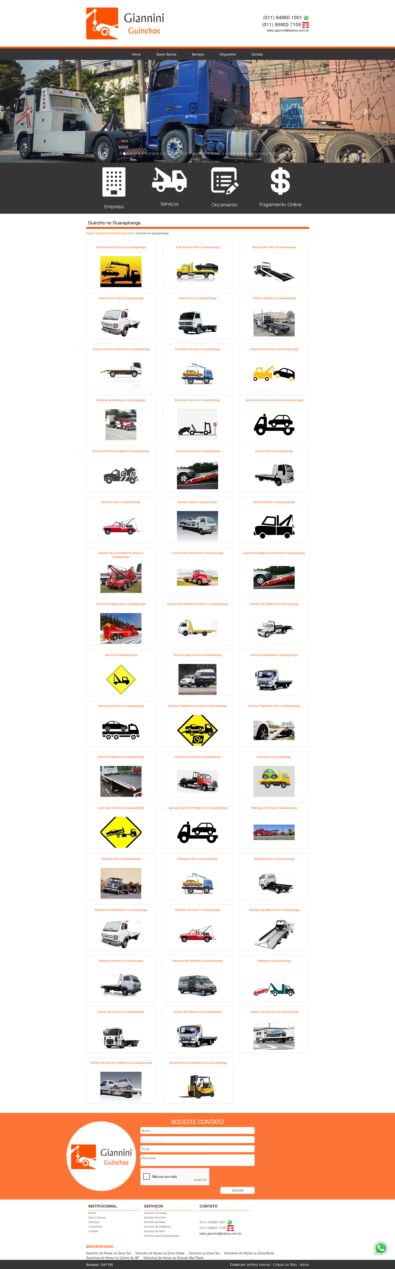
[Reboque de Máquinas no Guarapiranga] (274, 933)
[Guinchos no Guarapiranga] (274, 780)
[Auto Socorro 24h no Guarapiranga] (197, 271)
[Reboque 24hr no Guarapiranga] (197, 882)
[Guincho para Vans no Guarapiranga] (120, 730)
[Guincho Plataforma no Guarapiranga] (120, 780)
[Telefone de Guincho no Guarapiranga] (274, 1035)
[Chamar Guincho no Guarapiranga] (274, 322)
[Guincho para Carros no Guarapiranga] (197, 679)
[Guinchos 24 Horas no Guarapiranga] (197, 780)
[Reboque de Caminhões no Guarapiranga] (120, 933)
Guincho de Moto (154, 1222)
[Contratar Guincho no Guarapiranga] (197, 373)
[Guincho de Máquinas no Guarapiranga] (120, 628)
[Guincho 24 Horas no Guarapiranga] (197, 475)
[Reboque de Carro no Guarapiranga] (197, 933)
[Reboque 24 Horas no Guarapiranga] (274, 831)
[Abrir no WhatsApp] (306, 17)
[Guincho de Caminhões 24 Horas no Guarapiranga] (120, 577)
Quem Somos (166, 54)
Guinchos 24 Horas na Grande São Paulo (174, 1257)
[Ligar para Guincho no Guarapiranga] (120, 831)
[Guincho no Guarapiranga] (120, 679)
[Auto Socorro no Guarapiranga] (197, 322)
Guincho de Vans (154, 1231)
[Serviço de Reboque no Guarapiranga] (197, 1035)
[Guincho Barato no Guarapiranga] (274, 526)
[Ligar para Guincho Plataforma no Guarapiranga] (197, 831)
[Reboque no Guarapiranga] (274, 984)
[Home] (125, 23)
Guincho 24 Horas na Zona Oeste (160, 1253)
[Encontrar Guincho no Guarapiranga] (197, 424)
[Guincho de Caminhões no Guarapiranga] (197, 577)
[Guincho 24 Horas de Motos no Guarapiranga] (120, 475)
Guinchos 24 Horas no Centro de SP (112, 1257)
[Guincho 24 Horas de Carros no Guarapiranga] (274, 424)
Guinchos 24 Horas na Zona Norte (249, 1253)
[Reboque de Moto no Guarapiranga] (120, 984)
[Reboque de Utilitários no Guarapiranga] (197, 984)
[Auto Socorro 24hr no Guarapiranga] (274, 271)
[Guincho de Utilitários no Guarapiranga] (274, 628)
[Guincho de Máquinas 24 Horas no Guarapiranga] (274, 577)
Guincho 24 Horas (155, 1213)
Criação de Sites (285, 1264)
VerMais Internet (258, 1264)
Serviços (198, 54)
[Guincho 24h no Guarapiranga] (274, 475)
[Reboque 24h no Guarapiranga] (120, 882)
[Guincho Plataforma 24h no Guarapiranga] (274, 730)
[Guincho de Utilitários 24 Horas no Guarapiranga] (197, 628)
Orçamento (228, 54)
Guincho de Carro (155, 1217)
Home (136, 54)
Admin (304, 1264)
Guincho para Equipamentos (162, 1235)
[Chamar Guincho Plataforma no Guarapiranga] (120, 373)
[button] (29, 111)
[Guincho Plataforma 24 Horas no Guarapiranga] (197, 730)
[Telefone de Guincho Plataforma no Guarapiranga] (120, 1086)
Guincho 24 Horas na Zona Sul (115, 233)
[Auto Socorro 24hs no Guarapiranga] (120, 322)
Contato (257, 54)
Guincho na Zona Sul (204, 1253)
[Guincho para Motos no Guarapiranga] (274, 679)
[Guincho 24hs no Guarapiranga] (197, 526)
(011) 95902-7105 (281, 24)
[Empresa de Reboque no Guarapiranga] (120, 424)
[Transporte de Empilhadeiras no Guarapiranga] (197, 1086)
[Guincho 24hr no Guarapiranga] (120, 526)
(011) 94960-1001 (282, 17)
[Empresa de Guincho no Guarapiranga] (274, 373)
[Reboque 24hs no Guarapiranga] (274, 882)
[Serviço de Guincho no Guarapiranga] (120, 1035)
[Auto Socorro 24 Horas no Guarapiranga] (120, 271)
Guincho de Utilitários (157, 1226)
